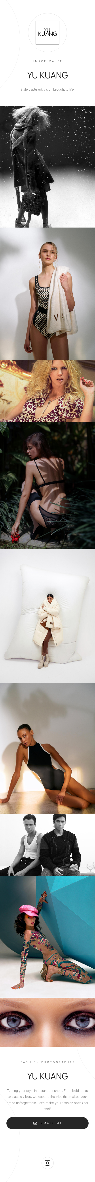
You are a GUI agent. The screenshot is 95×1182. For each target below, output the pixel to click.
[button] (47, 1123)
